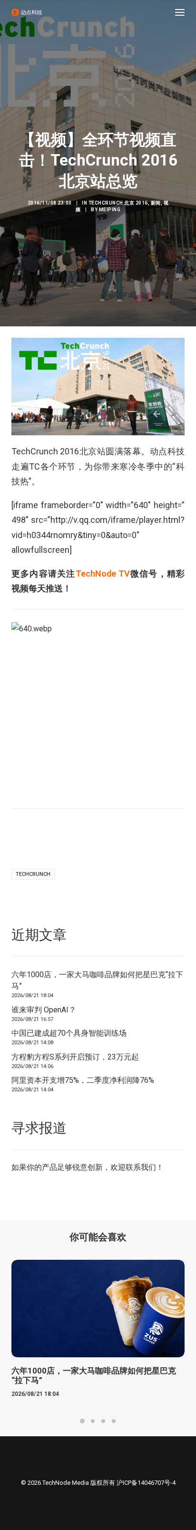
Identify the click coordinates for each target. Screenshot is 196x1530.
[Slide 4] (113, 1421)
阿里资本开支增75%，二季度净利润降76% (82, 1080)
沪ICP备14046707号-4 (146, 1482)
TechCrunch (33, 874)
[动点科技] (26, 12)
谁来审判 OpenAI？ (43, 1009)
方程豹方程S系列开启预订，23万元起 (75, 1056)
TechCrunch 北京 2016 (118, 203)
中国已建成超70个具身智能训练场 (69, 1033)
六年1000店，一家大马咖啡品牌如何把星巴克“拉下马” (97, 980)
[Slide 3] (103, 1421)
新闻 (156, 203)
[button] (180, 12)
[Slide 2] (93, 1421)
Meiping (110, 209)
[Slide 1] (82, 1421)
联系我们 (141, 1167)
